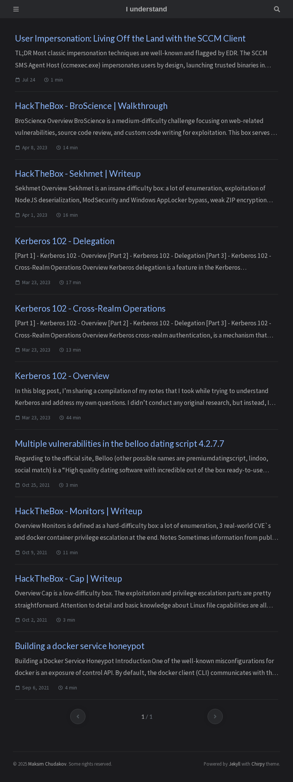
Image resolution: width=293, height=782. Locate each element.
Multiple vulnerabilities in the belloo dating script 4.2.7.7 (119, 443)
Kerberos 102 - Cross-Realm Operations (90, 308)
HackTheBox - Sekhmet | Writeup (78, 173)
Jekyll (234, 764)
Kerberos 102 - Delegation (64, 241)
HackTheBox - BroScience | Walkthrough (91, 106)
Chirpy (258, 764)
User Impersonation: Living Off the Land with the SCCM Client (130, 38)
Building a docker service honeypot (80, 646)
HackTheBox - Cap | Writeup (68, 578)
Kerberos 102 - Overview (62, 376)
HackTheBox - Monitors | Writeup (78, 511)
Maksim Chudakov (47, 764)
